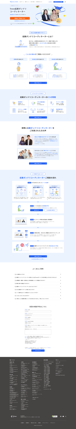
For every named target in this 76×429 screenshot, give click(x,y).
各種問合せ (57, 373)
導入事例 (34, 399)
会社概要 (22, 422)
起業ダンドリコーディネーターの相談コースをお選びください (37, 325)
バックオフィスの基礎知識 (48, 363)
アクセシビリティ (52, 422)
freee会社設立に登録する (51, 210)
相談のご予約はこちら (38, 82)
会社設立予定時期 (30, 321)
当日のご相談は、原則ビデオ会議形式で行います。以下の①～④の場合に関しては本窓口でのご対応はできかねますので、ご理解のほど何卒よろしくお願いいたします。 (39, 337)
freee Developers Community (60, 375)
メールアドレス (30, 313)
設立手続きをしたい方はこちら (19, 20)
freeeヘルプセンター (58, 370)
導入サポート (58, 363)
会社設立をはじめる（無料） (58, 1)
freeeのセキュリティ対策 (59, 365)
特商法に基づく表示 (33, 422)
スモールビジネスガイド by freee (48, 362)
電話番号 (29, 317)
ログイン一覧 (58, 362)
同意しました (27, 339)
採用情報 (27, 422)
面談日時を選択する (38, 350)
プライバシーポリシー (45, 422)
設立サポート (21, 1)
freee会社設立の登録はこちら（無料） (38, 259)
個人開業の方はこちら (39, 1)
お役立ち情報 (32, 1)
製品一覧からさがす (35, 397)
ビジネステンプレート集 (47, 389)
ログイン (50, 1)
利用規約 (39, 422)
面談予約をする (36, 210)
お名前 (29, 309)
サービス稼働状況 (58, 371)
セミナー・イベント (59, 368)
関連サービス (27, 1)
